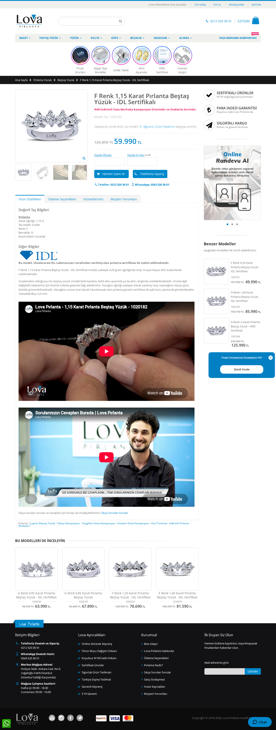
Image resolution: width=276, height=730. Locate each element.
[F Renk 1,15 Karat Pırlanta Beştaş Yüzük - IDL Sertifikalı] (84, 158)
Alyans (184, 38)
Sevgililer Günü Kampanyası (98, 523)
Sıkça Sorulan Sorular (114, 513)
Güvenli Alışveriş (92, 687)
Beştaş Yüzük (66, 80)
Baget (23, 38)
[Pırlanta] (29, 21)
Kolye (95, 38)
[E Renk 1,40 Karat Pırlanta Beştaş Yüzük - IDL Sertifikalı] (177, 569)
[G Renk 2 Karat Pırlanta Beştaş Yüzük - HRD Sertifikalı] (216, 330)
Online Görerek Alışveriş (97, 644)
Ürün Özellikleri (30, 199)
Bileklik (136, 38)
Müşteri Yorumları (124, 199)
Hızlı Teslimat (159, 523)
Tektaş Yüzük (48, 38)
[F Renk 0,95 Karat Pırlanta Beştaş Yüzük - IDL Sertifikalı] (216, 271)
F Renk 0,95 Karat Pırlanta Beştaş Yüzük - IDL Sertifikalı (245, 267)
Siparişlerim (236, 4)
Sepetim (256, 4)
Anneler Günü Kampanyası (133, 523)
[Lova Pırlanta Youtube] (52, 718)
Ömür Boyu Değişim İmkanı (99, 651)
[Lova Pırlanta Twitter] (80, 718)
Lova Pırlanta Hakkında (159, 651)
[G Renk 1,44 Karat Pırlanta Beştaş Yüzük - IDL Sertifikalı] (216, 301)
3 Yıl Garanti (89, 694)
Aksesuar (160, 38)
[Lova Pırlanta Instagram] (61, 718)
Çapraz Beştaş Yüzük (42, 523)
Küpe (114, 38)
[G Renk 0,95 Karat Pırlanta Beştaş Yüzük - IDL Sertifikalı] (36, 569)
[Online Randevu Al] (232, 147)
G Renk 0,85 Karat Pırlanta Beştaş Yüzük (83, 595)
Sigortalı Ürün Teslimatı (96, 672)
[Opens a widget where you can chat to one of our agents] (260, 722)
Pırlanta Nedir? (153, 665)
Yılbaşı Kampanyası (68, 523)
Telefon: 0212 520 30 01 (113, 184)
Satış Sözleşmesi (154, 679)
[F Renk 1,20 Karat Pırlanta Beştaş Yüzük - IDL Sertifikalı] (130, 569)
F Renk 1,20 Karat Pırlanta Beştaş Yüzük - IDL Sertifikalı (130, 595)
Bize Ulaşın (151, 644)
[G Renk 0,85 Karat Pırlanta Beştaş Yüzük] (83, 569)
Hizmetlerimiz (93, 199)
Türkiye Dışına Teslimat (96, 679)
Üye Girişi (200, 4)
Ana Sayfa (21, 80)
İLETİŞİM (244, 21)
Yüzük (74, 38)
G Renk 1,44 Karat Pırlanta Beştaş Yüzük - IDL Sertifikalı (245, 296)
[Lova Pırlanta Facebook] (70, 718)
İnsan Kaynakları (154, 687)
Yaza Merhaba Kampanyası (238, 37)
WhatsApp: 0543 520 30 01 (152, 184)
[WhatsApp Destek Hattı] (6, 723)
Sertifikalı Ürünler (93, 665)
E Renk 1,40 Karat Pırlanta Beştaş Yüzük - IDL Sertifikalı (177, 595)
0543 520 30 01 (30, 658)
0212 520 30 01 (221, 21)
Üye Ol (217, 4)
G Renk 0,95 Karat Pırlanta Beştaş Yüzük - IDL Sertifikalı (36, 595)
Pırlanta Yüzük (42, 80)
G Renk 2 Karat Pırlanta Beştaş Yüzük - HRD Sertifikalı (245, 326)
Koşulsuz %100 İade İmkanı (99, 658)
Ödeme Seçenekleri (62, 199)
